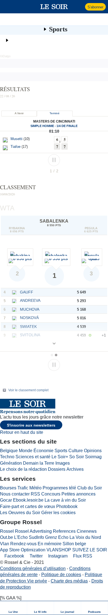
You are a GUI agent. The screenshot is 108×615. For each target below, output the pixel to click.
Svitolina (30, 335)
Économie (43, 450)
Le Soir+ (60, 456)
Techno (7, 456)
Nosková (29, 317)
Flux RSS (82, 556)
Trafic (22, 487)
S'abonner (95, 7)
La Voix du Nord (85, 537)
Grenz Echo (56, 537)
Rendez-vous (23, 543)
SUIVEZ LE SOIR (89, 549)
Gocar (6, 500)
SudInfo (36, 537)
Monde (25, 450)
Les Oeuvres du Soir (20, 512)
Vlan (4, 543)
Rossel (7, 531)
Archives (75, 469)
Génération (11, 463)
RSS (35, 494)
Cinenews (87, 531)
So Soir (76, 456)
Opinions (93, 450)
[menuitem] (13, 608)
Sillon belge (74, 543)
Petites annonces (78, 494)
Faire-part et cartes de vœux (27, 506)
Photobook (67, 506)
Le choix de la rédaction (23, 469)
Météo (35, 487)
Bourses (8, 487)
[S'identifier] (80, 6)
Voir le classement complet (28, 390)
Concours (50, 494)
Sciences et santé (33, 456)
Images (62, 463)
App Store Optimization (22, 549)
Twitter (36, 556)
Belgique (9, 450)
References (64, 531)
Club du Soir (89, 487)
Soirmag (93, 456)
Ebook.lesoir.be (28, 500)
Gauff (26, 292)
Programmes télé (59, 487)
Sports (58, 29)
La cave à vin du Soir (65, 500)
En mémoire (49, 543)
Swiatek (28, 326)
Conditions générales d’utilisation (33, 568)
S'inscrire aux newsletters (31, 425)
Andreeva (30, 300)
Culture (75, 450)
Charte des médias (69, 581)
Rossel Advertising (33, 531)
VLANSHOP (59, 549)
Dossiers (56, 469)
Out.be (6, 537)
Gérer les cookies (58, 512)
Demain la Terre (38, 463)
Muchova (29, 309)
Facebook (13, 556)
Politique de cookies (61, 574)
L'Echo (21, 537)
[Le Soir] (54, 6)
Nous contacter (15, 494)
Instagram (57, 556)
